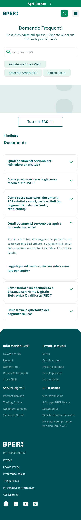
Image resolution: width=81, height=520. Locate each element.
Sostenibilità (50, 408)
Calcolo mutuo (51, 360)
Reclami (8, 360)
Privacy (7, 460)
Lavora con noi (12, 354)
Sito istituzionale (52, 396)
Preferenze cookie (14, 474)
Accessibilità (11, 494)
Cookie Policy (11, 467)
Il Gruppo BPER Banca (56, 402)
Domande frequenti (15, 373)
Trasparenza (11, 481)
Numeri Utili (10, 366)
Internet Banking (13, 396)
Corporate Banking (15, 408)
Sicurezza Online (13, 415)
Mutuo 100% (50, 379)
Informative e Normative (18, 487)
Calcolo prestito (52, 373)
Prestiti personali (53, 366)
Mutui (46, 354)
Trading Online (12, 402)
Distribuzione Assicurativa (58, 415)
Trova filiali (10, 379)
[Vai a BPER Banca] (10, 13)
